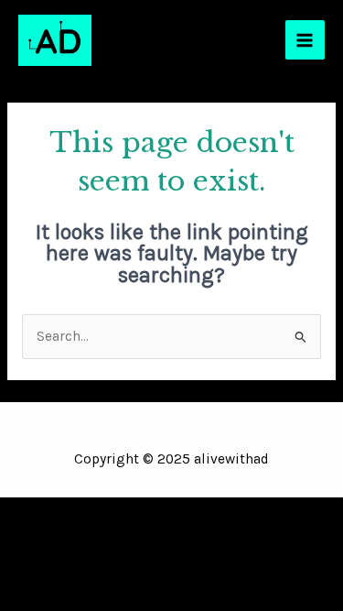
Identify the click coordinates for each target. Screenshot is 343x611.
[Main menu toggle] (305, 40)
